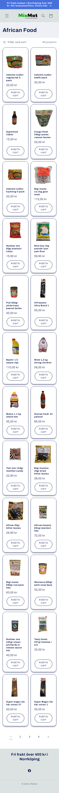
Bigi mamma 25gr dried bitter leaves (41, 471)
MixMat (33, 784)
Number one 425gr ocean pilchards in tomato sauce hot (14, 645)
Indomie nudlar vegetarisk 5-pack (14, 78)
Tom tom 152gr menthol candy (14, 469)
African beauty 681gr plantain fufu (42, 528)
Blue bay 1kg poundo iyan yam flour (41, 249)
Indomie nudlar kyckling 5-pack (15, 190)
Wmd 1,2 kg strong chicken (42, 361)
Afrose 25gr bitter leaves (13, 526)
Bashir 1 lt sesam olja (12, 361)
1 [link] (11, 736)
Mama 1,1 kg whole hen (13, 415)
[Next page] (48, 737)
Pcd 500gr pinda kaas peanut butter (14, 306)
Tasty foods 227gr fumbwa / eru (43, 642)
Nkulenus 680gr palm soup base (43, 583)
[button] (7, 16)
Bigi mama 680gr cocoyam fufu (15, 585)
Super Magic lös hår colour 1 (43, 703)
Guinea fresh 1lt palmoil (43, 415)
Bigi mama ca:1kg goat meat (41, 192)
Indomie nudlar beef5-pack (42, 76)
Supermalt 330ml (12, 133)
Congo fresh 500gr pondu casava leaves (42, 135)
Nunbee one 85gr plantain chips (14, 249)
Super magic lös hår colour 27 (15, 703)
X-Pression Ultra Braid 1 (41, 304)
